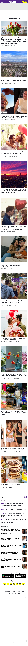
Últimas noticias (7, 501)
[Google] (5, 583)
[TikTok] (17, 583)
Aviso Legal (24, 597)
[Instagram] (11, 583)
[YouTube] (20, 583)
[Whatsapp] (23, 583)
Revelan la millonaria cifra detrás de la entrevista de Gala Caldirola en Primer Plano (11, 566)
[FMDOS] (12, 1)
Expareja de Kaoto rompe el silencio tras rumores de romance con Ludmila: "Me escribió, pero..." (11, 559)
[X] (14, 583)
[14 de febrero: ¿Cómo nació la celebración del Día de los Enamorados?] (14, 323)
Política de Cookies (6, 597)
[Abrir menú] (2, 2)
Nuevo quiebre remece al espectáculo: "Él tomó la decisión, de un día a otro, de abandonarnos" (11, 545)
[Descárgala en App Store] (20, 576)
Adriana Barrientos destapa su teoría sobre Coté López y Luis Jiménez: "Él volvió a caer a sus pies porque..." (10, 552)
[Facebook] (8, 583)
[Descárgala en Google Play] (8, 576)
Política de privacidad (16, 597)
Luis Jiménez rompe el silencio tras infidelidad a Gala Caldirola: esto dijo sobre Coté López (10, 538)
